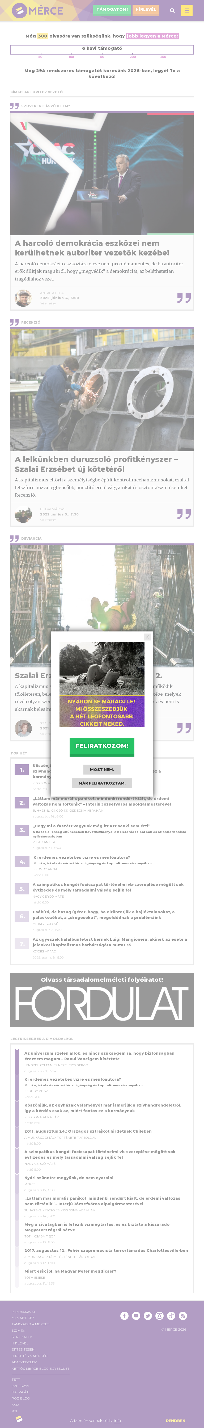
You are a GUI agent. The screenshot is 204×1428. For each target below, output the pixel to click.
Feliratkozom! (102, 745)
